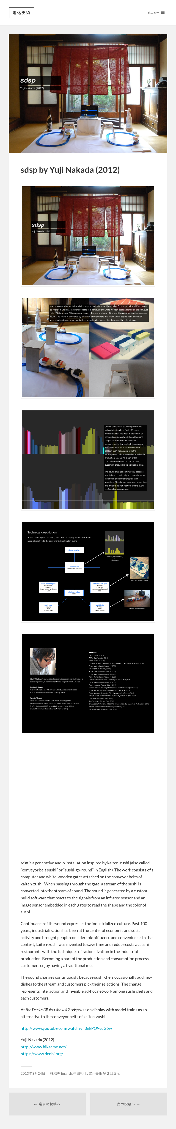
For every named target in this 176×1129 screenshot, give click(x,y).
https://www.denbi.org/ (42, 1053)
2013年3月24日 (33, 1073)
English (66, 1073)
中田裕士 (80, 1073)
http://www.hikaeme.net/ (43, 1046)
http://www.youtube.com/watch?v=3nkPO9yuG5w (66, 1028)
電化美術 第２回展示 (104, 1073)
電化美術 (21, 12)
